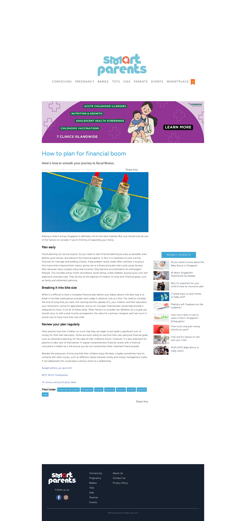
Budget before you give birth (57, 368)
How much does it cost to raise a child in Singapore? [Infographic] (185, 318)
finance (121, 389)
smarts (131, 389)
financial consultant (68, 389)
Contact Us (119, 478)
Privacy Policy (120, 483)
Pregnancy (84, 81)
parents (142, 389)
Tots (116, 81)
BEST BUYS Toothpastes (55, 375)
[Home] (121, 65)
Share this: (132, 169)
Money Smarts (179, 254)
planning (109, 389)
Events (157, 81)
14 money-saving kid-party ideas (59, 382)
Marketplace (178, 81)
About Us (118, 473)
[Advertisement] (123, 26)
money (98, 389)
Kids (127, 81)
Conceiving (62, 81)
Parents (141, 81)
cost (45, 394)
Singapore (87, 389)
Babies (103, 81)
